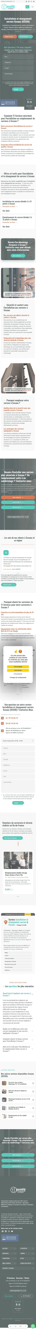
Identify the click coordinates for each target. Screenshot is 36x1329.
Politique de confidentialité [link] (18, 677)
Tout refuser (18, 670)
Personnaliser (18, 674)
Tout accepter (18, 667)
